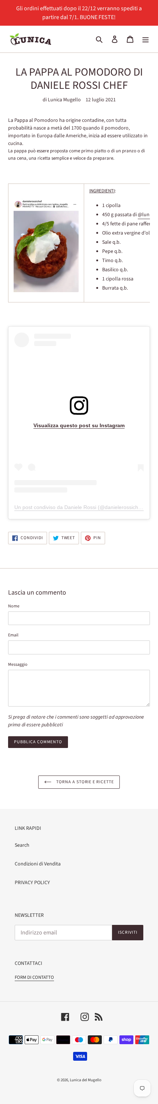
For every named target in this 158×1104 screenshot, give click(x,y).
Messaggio (18, 664)
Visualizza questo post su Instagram (79, 425)
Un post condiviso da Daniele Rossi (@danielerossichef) (79, 507)
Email (13, 635)
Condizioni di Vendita (38, 864)
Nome (13, 606)
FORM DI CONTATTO (34, 977)
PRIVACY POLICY (32, 882)
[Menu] (145, 39)
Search (22, 845)
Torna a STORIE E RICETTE (84, 782)
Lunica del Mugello (85, 1080)
